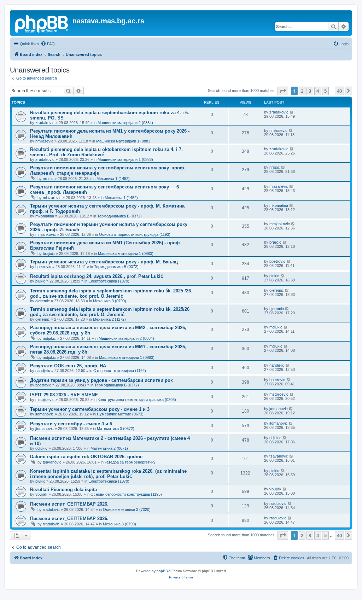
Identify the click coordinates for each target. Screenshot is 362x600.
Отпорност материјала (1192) (119, 370)
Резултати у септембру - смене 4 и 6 (71, 423)
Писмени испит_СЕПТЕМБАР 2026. (69, 504)
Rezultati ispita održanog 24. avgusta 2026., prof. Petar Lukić (96, 276)
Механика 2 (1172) (109, 319)
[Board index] (42, 23)
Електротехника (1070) (108, 281)
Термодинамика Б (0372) (119, 216)
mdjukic (49, 338)
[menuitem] (48, 44)
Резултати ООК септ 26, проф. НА (68, 365)
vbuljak (41, 494)
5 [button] (325, 91)
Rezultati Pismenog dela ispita (63, 489)
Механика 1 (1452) (113, 178)
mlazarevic (52, 198)
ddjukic (41, 448)
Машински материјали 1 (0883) (124, 141)
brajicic (49, 253)
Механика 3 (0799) (109, 301)
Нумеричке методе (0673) (120, 414)
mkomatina (44, 216)
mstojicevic (44, 399)
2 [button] (302, 91)
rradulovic (51, 509)
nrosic (48, 178)
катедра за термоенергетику (130, 462)
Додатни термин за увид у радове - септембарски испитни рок (101, 380)
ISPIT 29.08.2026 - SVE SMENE (64, 394)
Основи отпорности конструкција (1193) (134, 234)
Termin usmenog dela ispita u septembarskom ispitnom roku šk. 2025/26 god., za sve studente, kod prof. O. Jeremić (109, 312)
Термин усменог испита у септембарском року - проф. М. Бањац (104, 261)
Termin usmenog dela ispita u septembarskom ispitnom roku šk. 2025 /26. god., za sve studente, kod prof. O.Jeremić (111, 293)
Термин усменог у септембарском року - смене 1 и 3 (90, 409)
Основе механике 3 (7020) (127, 509)
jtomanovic (44, 414)
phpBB (162, 571)
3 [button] (310, 91)
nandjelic (42, 370)
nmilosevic (44, 141)
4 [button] (317, 91)
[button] (283, 91)
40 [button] (339, 91)
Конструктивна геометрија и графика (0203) (137, 399)
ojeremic (42, 301)
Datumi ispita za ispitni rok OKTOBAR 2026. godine (86, 456)
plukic (40, 281)
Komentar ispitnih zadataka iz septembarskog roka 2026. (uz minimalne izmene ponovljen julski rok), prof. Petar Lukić (108, 473)
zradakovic (44, 123)
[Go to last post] (292, 112)
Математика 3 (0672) (115, 428)
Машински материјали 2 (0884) (125, 123)
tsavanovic (52, 462)
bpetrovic (43, 266)
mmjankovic (45, 234)
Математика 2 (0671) (109, 448)
